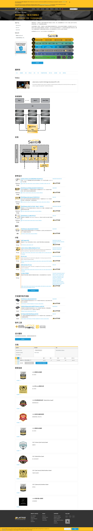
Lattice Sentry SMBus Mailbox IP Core (30, 248)
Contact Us (56, 522)
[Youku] (70, 516)
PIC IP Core (24, 256)
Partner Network (57, 518)
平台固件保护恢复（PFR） (20, 37)
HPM (24, 183)
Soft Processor (23, 303)
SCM (22, 183)
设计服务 (55, 72)
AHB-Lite (24, 244)
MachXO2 (62, 241)
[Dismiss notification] (69, 2)
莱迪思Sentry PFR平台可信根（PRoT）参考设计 (32, 206)
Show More (33, 290)
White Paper (37, 352)
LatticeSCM (59, 280)
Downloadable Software (60, 350)
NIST (22, 192)
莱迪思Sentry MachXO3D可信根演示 (30, 229)
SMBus (40, 252)
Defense (37, 183)
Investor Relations (34, 518)
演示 (34, 72)
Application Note (19, 350)
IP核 (38, 72)
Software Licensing (57, 517)
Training (55, 521)
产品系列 (37, 8)
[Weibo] (73, 516)
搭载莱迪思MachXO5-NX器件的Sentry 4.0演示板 (32, 306)
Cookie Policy (4, 529)
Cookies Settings (67, 528)
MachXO (61, 281)
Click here (64, 1)
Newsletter (33, 521)
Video (17, 72)
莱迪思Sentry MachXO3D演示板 (28, 299)
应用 (16, 12)
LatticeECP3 (55, 280)
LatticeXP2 (54, 281)
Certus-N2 (59, 284)
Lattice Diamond (33, 261)
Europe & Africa (45, 517)
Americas (44, 515)
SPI (31, 201)
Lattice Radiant (38, 286)
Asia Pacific (44, 518)
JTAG (40, 269)
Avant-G (54, 274)
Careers (32, 520)
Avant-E (63, 273)
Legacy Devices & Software (58, 520)
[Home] (19, 9)
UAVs (22, 318)
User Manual (18, 354)
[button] (76, 9)
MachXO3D (18, 29)
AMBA (22, 286)
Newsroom (33, 517)
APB (22, 244)
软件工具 (50, 72)
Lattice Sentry (30, 183)
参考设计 (30, 72)
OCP (49, 183)
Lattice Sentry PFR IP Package (46, 261)
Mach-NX (17, 27)
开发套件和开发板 (44, 72)
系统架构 (21, 72)
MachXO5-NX (18, 25)
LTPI (40, 183)
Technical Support (57, 515)
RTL (44, 252)
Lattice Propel (28, 192)
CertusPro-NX (58, 249)
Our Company (33, 515)
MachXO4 (54, 243)
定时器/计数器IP (25, 273)
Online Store (44, 520)
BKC (22, 220)
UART (33, 201)
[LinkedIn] (66, 516)
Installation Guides (19, 352)
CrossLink (54, 276)
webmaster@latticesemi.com (45, 4)
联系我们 (22, 339)
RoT (23, 211)
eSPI (47, 183)
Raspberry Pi (32, 303)
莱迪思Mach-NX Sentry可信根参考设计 (30, 197)
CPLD (26, 183)
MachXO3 (58, 241)
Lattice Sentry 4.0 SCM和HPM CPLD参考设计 (32, 178)
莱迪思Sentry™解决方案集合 (25, 360)
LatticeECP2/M (58, 278)
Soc (42, 269)
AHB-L (24, 252)
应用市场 (33, 8)
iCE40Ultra (59, 277)
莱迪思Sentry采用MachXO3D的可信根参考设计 (32, 188)
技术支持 (42, 8)
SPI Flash (28, 303)
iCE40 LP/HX (55, 277)
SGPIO (45, 183)
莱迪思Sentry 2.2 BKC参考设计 (28, 215)
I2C (27, 201)
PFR (22, 211)
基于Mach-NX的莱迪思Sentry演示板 (29, 314)
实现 (26, 72)
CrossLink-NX (59, 273)
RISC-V (24, 192)
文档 (60, 72)
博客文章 (51, 8)
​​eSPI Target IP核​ (25, 240)
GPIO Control (23, 201)
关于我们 (56, 8)
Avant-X (57, 274)
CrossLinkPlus (58, 276)
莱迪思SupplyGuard (19, 35)
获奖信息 (64, 72)
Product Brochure (38, 350)
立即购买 (47, 8)
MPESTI (42, 183)
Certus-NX (54, 273)
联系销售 (37, 62)
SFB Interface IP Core (26, 265)
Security (34, 183)
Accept (75, 528)
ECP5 (63, 276)
